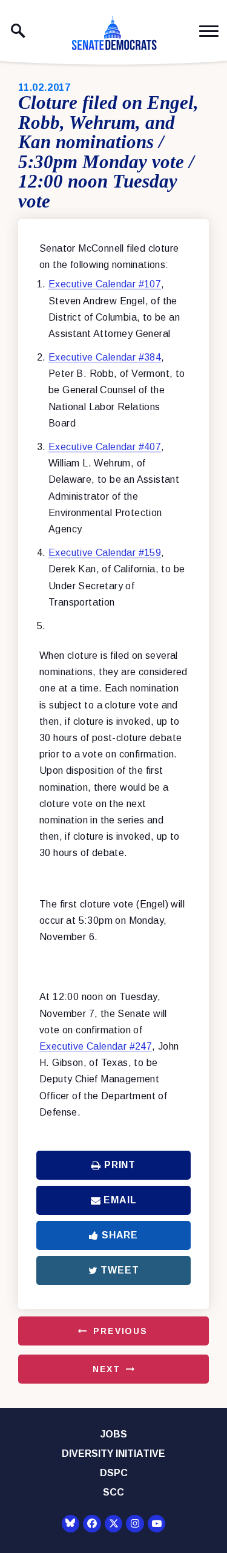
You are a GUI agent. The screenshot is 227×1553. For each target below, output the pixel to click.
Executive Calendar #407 (104, 447)
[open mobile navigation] (209, 31)
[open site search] (18, 31)
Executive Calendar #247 (95, 1046)
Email (120, 1200)
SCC (113, 1492)
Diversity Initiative (113, 1453)
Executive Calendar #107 (104, 284)
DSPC (114, 1473)
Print (120, 1165)
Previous (120, 1331)
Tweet (119, 1270)
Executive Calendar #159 (104, 553)
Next (106, 1369)
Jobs (113, 1434)
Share (120, 1235)
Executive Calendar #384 (104, 357)
